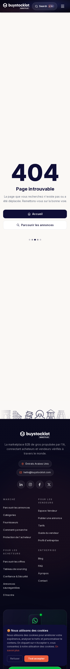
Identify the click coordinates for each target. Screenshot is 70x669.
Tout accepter (36, 658)
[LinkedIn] (21, 484)
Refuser (14, 658)
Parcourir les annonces (37, 225)
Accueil (37, 214)
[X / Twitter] (49, 484)
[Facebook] (40, 484)
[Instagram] (30, 484)
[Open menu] (62, 6)
